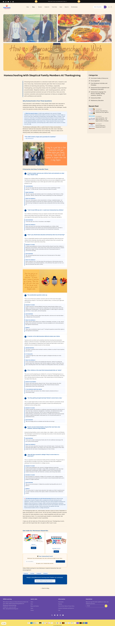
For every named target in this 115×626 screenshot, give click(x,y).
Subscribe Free (60, 561)
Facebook (26, 573)
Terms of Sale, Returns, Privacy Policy (66, 606)
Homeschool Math (96, 98)
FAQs (59, 610)
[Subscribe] (106, 606)
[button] (28, 7)
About (32, 608)
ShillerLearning (59, 625)
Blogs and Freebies (35, 606)
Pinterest (45, 573)
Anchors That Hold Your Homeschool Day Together (102, 111)
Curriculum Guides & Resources (99, 78)
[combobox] (100, 7)
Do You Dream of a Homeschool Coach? (101, 126)
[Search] (105, 7)
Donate (32, 610)
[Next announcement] (79, 1)
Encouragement (95, 80)
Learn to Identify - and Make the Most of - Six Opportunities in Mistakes (102, 119)
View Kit (33, 547)
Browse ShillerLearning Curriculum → (45, 580)
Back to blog (45, 588)
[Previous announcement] (36, 1)
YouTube (32, 573)
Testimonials (60, 601)
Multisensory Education (97, 100)
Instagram (39, 573)
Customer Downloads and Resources (66, 608)
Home (32, 601)
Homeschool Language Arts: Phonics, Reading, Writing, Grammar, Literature (98, 93)
